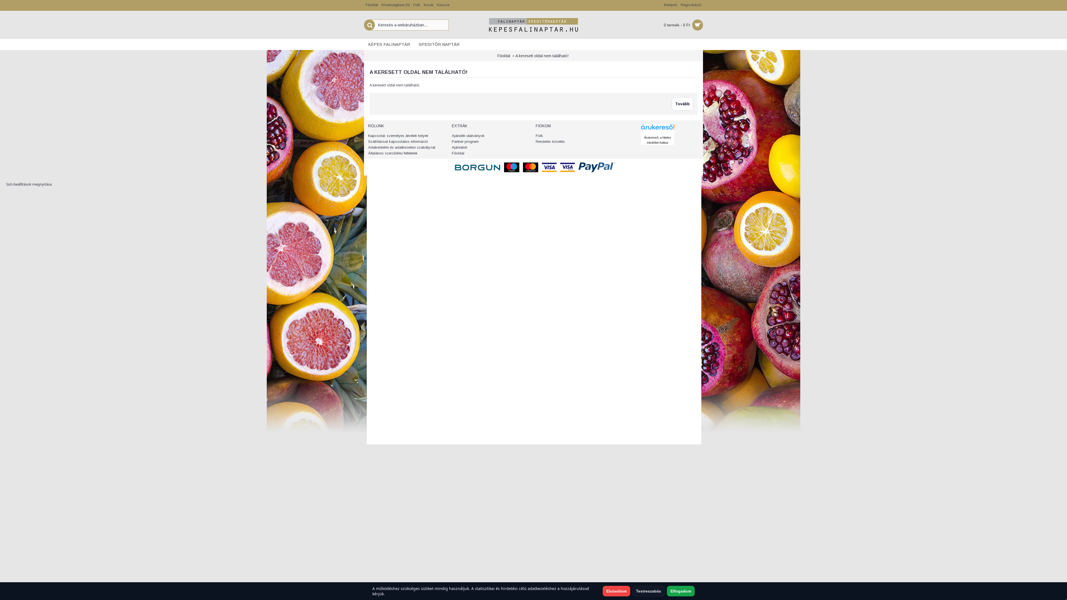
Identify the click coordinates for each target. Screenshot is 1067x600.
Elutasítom (616, 591)
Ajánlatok (459, 147)
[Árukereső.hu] (657, 132)
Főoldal (503, 56)
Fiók (539, 136)
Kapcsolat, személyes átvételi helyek (398, 136)
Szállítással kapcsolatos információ (398, 141)
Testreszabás (648, 591)
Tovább (682, 104)
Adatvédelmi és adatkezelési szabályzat (401, 147)
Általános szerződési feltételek (393, 153)
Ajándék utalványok (468, 136)
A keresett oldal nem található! (542, 56)
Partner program (465, 141)
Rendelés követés (550, 141)
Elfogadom (680, 591)
